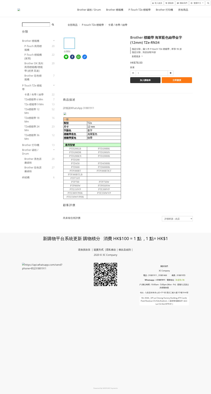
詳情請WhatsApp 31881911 (78, 108)
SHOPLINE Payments (110, 388)
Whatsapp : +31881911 (155, 280)
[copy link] (84, 57)
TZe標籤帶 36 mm (31, 137)
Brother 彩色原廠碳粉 (33, 169)
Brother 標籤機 (114, 9)
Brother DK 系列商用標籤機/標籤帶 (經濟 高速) (33, 67)
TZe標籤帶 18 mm (31, 119)
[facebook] (72, 57)
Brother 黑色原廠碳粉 (33, 160)
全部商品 (73, 25)
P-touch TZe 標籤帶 (140, 9)
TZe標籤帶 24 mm (31, 128)
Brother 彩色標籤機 (33, 77)
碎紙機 (26, 177)
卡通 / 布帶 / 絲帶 (34, 94)
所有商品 (183, 9)
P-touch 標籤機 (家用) (33, 56)
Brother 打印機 (164, 9)
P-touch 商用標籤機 (33, 47)
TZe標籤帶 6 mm (33, 99)
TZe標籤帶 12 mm (31, 111)
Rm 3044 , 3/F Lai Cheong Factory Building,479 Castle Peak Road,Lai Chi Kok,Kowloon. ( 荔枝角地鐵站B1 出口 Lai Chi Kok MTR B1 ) (164, 301)
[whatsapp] (78, 57)
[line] (66, 57)
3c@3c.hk (180, 280)
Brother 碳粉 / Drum (89, 9)
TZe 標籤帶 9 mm (34, 104)
